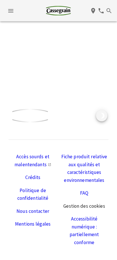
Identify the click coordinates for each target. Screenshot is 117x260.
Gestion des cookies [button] (84, 206)
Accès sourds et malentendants (31, 160)
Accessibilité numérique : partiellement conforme (84, 231)
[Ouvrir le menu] (11, 11)
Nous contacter (32, 211)
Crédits (33, 177)
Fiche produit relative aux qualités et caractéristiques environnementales (84, 168)
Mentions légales (33, 224)
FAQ (84, 193)
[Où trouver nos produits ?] (93, 11)
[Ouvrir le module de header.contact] (101, 11)
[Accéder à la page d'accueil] (58, 10)
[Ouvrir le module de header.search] (109, 11)
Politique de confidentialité (33, 194)
